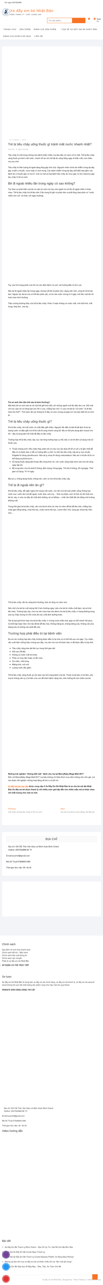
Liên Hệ (38, 36)
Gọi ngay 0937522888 (12, 2)
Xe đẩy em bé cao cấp (18, 786)
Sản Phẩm (25, 29)
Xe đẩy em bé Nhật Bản (32, 11)
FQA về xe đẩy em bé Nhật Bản (79, 29)
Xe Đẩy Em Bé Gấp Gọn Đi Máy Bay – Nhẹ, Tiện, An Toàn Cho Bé (33, 1266)
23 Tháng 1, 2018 (18, 140)
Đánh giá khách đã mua (17, 36)
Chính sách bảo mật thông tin (14, 955)
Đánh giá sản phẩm (45, 29)
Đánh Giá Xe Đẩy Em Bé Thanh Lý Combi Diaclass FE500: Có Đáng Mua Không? (39, 1256)
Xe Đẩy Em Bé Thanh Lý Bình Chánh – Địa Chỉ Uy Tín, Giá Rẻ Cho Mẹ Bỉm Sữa (39, 1247)
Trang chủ (9, 29)
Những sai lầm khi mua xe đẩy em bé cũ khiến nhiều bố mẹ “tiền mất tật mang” (38, 1261)
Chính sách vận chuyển (12, 958)
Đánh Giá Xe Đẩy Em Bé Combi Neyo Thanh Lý (25, 1252)
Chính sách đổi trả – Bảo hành (15, 952)
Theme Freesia (79, 1279)
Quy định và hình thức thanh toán (16, 949)
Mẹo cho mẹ (23, 149)
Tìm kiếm (78, 20)
